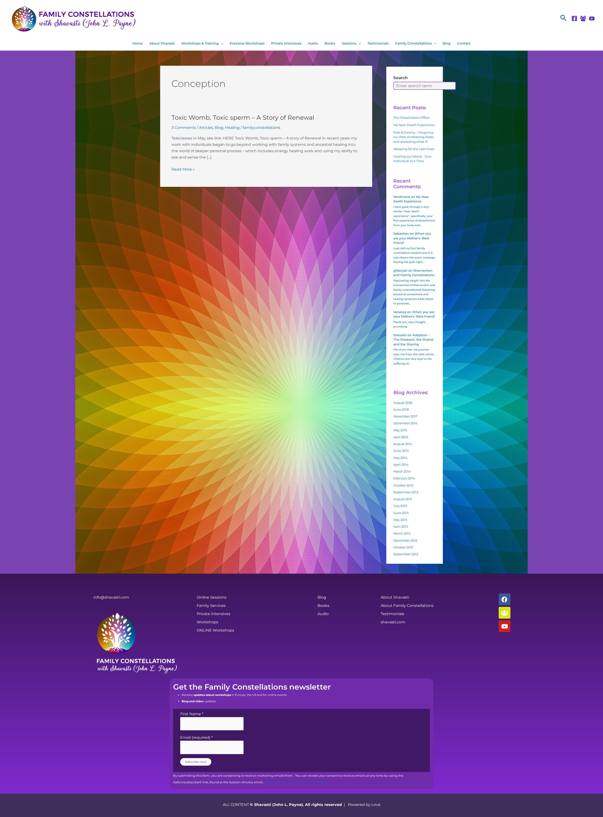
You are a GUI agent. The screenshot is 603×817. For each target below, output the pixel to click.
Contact (464, 43)
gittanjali (400, 270)
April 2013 (400, 526)
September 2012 (405, 554)
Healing (232, 127)
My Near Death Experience (414, 125)
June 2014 (401, 451)
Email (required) (196, 737)
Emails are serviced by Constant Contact (295, 782)
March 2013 (401, 533)
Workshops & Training (200, 43)
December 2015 (405, 423)
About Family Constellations (407, 605)
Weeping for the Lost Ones (413, 149)
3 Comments (183, 127)
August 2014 (402, 444)
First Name (191, 714)
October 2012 (403, 547)
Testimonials (378, 43)
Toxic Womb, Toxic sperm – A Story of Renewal (242, 117)
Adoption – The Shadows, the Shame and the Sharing (413, 339)
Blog (447, 43)
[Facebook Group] (583, 18)
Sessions (349, 43)
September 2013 (405, 492)
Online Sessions (211, 597)
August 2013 (402, 499)
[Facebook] (574, 18)
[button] (563, 18)
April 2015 (400, 437)
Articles (206, 127)
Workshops (207, 622)
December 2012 (405, 540)
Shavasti (400, 335)
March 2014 (402, 471)
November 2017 (405, 416)
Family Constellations (413, 43)
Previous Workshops (247, 43)
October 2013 (403, 485)
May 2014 (400, 458)
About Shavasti (162, 43)
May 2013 (400, 520)
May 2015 (400, 430)
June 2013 (400, 513)
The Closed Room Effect (411, 117)
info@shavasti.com (111, 597)
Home (137, 43)
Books (330, 43)
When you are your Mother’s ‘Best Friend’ (412, 238)
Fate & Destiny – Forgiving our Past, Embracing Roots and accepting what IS (413, 137)
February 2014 (404, 478)
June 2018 (401, 409)
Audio (313, 43)
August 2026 (402, 402)
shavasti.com (393, 622)
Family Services (211, 605)
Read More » (183, 169)
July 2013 (400, 506)
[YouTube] (592, 18)
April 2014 (400, 464)
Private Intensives (286, 43)
